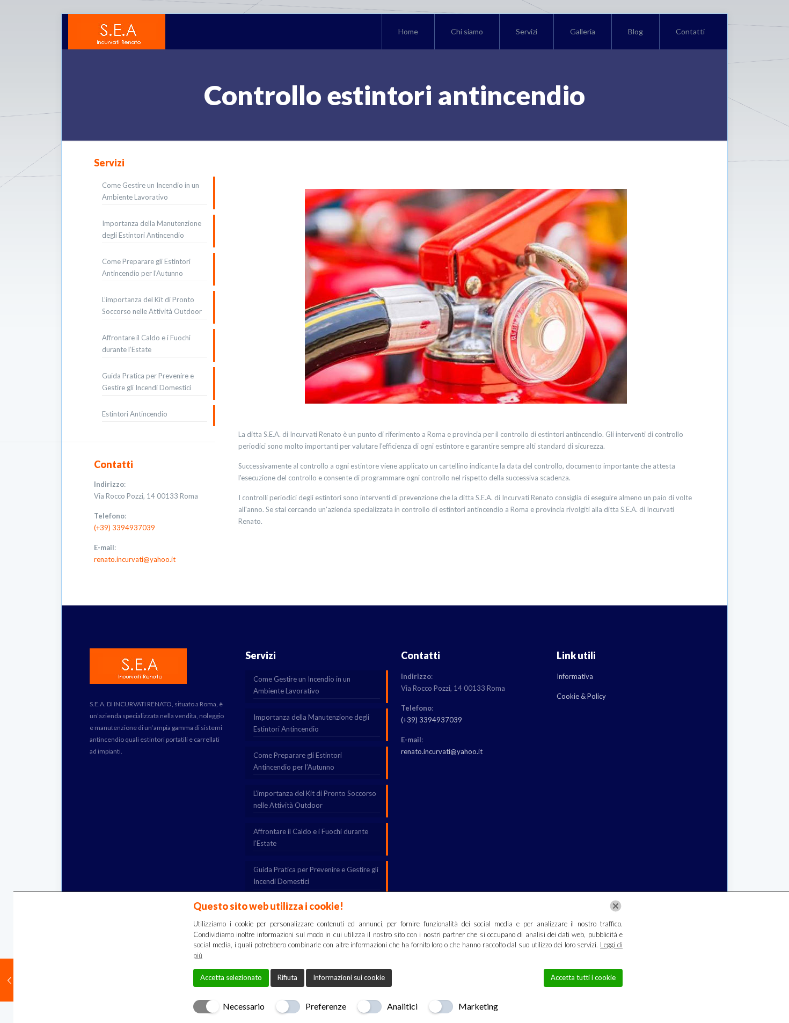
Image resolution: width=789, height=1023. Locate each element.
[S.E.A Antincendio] (116, 31)
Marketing (478, 1006)
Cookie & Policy (581, 696)
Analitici (402, 1006)
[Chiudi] (616, 906)
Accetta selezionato (231, 977)
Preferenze (325, 1006)
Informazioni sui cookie (349, 977)
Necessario (244, 1006)
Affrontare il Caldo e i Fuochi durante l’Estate (146, 343)
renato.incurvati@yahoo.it (135, 559)
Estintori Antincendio (134, 414)
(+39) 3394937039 (124, 527)
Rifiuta (287, 977)
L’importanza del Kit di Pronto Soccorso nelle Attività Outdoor (152, 305)
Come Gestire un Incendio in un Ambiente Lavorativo (150, 191)
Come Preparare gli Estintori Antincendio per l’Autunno (146, 267)
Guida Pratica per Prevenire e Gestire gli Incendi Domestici (148, 381)
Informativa (575, 676)
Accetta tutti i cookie (583, 977)
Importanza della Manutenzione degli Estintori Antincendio (151, 229)
